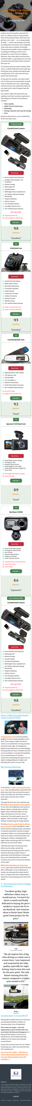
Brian (16, 1011)
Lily (16, 949)
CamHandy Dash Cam (16, 340)
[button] (16, 124)
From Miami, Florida (16, 950)
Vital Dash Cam (16, 248)
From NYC (16, 1013)
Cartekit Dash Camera (16, 128)
